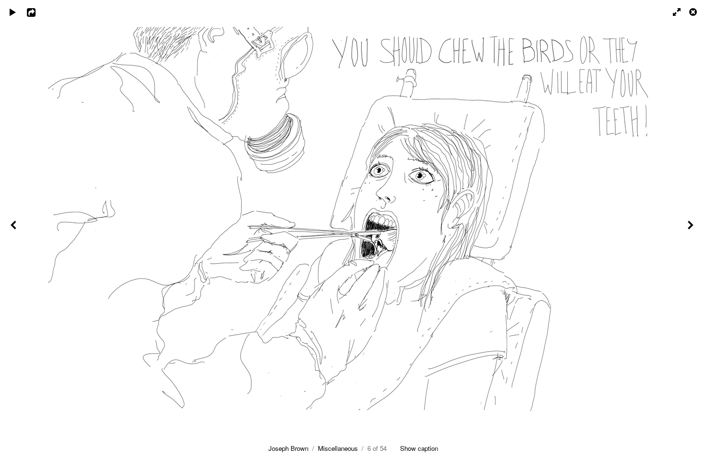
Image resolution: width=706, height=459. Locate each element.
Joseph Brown (288, 448)
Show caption (419, 448)
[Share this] (38, 12)
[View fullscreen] (672, 12)
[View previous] (14, 229)
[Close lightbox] (694, 12)
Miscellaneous (338, 448)
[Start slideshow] (13, 12)
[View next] (691, 229)
